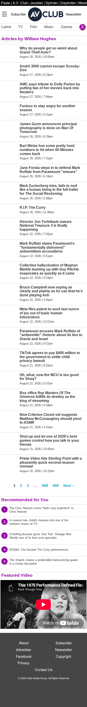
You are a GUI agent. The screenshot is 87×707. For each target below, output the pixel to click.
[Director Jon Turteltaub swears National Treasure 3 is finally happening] (9, 228)
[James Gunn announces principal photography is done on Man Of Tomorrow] (9, 130)
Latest (6, 27)
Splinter (52, 2)
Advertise (23, 649)
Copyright (63, 656)
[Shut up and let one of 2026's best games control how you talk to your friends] (9, 442)
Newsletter (73, 14)
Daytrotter (68, 2)
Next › (68, 485)
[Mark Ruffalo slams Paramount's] (9, 250)
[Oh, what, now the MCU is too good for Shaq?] (9, 379)
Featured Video (17, 575)
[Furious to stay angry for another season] (9, 110)
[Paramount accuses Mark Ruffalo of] (9, 337)
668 (45, 485)
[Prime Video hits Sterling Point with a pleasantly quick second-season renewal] (9, 465)
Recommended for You (24, 499)
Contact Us (43, 669)
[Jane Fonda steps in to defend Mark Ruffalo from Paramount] (9, 172)
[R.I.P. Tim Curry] (9, 210)
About (23, 642)
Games (66, 27)
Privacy (23, 662)
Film (33, 27)
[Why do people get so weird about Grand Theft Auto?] (9, 52)
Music (49, 27)
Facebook (23, 656)
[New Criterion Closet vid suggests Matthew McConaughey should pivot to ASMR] (9, 421)
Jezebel (36, 2)
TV (20, 27)
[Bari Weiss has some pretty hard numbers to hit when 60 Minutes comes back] (9, 152)
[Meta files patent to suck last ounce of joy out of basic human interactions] (9, 315)
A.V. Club (20, 2)
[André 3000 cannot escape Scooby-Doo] (9, 70)
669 (56, 485)
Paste (5, 2)
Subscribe (18, 14)
